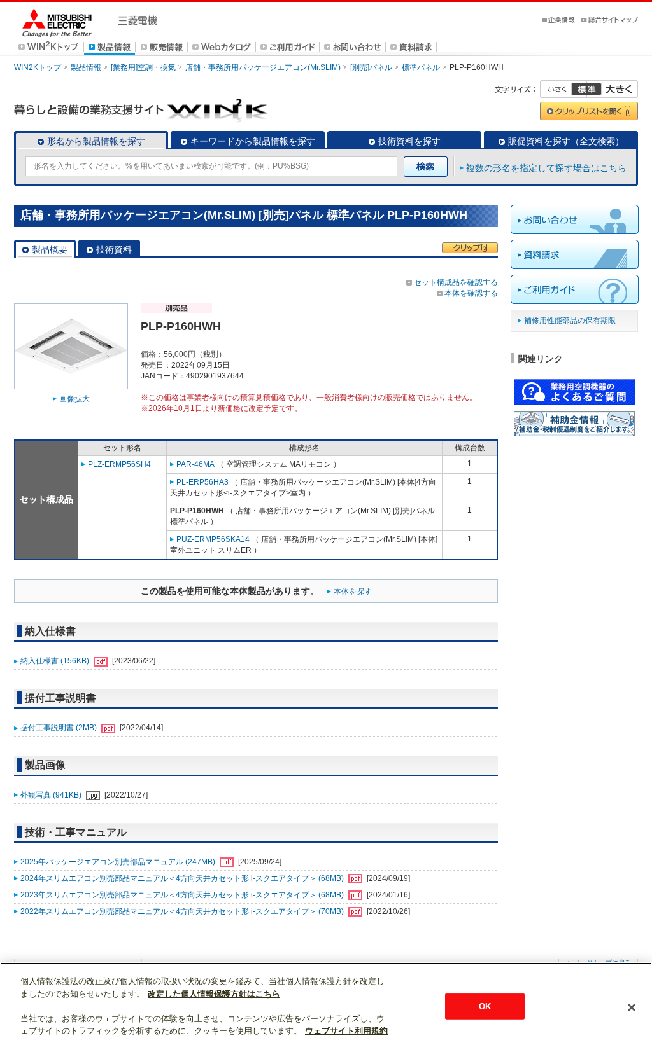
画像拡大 (74, 398)
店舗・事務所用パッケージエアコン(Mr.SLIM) (263, 67)
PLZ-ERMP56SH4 (119, 464)
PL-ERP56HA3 (202, 482)
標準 (586, 89)
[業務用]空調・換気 (143, 67)
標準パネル (421, 67)
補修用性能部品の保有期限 (570, 320)
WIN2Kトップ (37, 67)
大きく (612, 89)
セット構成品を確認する (456, 282)
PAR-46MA (195, 464)
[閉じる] (632, 1007)
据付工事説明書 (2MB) (59, 727)
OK (485, 1006)
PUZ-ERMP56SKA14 (213, 539)
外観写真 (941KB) (51, 795)
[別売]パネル (371, 67)
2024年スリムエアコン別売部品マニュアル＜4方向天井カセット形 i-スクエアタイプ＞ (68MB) (183, 878)
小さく (563, 89)
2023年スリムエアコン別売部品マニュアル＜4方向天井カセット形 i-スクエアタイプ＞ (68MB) (183, 894)
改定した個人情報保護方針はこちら (214, 994)
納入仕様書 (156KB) (55, 660)
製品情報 (86, 67)
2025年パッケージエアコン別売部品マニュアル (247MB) (118, 861)
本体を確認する (471, 293)
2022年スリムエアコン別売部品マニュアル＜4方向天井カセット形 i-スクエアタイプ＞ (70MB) (183, 911)
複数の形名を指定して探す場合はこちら (546, 168)
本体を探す (353, 591)
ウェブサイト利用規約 (346, 1030)
